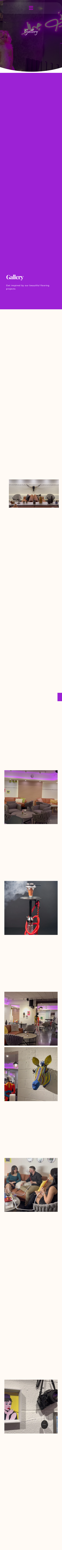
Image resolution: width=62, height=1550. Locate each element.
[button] (31, 8)
